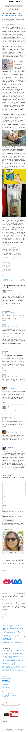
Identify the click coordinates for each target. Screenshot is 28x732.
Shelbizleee (5, 680)
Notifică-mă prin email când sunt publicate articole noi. (12, 517)
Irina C (7, 387)
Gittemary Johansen (6, 683)
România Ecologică (6, 678)
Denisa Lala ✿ (14, 2)
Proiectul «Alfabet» (6, 696)
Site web (4, 505)
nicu (7, 375)
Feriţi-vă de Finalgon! (10, 659)
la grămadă (9, 275)
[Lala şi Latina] (7, 252)
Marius (4, 667)
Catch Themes (21, 730)
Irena (3, 656)
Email (4, 501)
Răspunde (4, 306)
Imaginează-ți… (5, 641)
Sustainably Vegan (6, 684)
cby (7, 431)
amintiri (5, 275)
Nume (4, 496)
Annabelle (8, 447)
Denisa (7, 406)
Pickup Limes (5, 685)
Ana (3, 660)
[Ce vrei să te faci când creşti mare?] (7, 266)
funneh (14, 275)
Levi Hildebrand (6, 681)
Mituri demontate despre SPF (9, 624)
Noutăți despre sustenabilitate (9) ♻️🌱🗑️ (11, 631)
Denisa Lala (12, 15)
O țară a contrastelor (7, 639)
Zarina (3, 662)
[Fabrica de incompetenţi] (18, 253)
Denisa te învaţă (6, 698)
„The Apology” (12, 106)
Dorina (4, 653)
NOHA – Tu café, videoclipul (12, 664)
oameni (17, 275)
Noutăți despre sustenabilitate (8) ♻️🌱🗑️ (11, 632)
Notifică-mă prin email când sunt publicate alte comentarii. (13, 512)
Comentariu (5, 481)
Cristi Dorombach (6, 726)
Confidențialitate (7, 730)
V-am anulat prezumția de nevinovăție (14, 660)
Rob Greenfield (5, 687)
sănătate (21, 275)
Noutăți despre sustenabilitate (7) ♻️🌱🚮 (15, 666)
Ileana (3, 650)
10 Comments (19, 15)
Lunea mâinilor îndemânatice (9, 695)
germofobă (4, 100)
